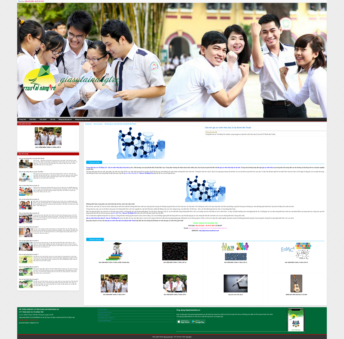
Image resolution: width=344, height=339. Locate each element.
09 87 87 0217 (39, 1)
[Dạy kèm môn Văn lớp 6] (236, 292)
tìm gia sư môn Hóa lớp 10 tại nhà (228, 167)
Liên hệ (52, 119)
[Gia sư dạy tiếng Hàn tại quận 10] (25, 223)
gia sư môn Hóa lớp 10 (131, 173)
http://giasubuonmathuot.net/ (209, 230)
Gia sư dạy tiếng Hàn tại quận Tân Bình (31, 171)
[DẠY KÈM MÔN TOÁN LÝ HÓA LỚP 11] (235, 260)
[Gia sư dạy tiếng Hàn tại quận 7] (26, 262)
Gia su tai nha (98, 124)
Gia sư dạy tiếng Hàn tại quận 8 (28, 240)
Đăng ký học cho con (82, 119)
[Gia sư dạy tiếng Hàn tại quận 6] (26, 275)
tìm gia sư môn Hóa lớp (113, 220)
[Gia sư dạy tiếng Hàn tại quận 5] (26, 287)
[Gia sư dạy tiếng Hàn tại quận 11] (25, 209)
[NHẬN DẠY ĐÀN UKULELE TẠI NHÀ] (296, 292)
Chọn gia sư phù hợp (104, 312)
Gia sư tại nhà (168, 337)
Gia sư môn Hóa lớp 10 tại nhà (118, 167)
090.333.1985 (29, 1)
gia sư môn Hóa (267, 167)
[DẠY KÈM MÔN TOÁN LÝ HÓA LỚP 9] (114, 292)
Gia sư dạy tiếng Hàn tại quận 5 (28, 279)
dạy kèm (188, 337)
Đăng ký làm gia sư (65, 119)
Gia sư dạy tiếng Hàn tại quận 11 (29, 199)
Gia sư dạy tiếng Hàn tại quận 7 (28, 254)
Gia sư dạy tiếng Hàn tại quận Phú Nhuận (32, 158)
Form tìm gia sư (103, 309)
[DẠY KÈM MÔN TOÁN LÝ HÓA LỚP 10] (296, 260)
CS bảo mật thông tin (104, 320)
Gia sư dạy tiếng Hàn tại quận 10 (29, 213)
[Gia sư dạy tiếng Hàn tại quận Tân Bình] (26, 181)
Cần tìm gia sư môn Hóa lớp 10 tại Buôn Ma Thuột (120, 124)
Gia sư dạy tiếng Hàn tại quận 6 (28, 266)
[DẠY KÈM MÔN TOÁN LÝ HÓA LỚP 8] (175, 292)
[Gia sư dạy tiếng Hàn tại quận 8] (26, 250)
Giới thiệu (32, 119)
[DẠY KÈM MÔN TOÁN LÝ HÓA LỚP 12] (175, 260)
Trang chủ (22, 119)
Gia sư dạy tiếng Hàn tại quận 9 (28, 227)
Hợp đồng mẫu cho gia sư (106, 317)
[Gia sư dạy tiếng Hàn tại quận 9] (26, 236)
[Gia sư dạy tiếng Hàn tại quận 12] (26, 195)
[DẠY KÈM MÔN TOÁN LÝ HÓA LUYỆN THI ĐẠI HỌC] (114, 260)
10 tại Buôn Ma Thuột (128, 220)
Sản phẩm (43, 119)
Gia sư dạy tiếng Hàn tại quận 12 (29, 185)
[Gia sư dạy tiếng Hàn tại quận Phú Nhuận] (26, 167)
